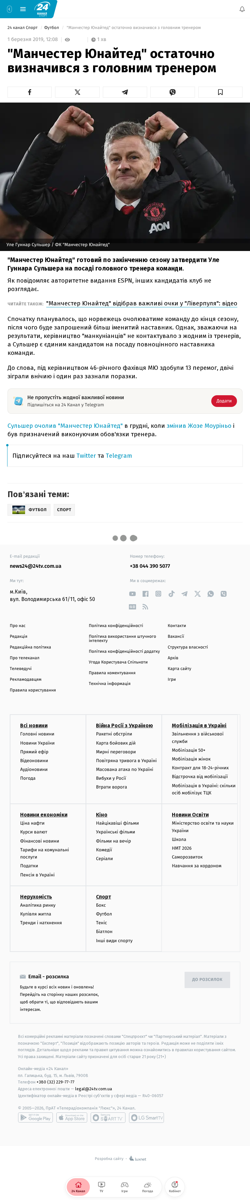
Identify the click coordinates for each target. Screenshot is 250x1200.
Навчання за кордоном (196, 866)
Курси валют (33, 832)
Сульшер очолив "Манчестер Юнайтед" (65, 425)
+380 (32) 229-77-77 (55, 1082)
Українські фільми (115, 832)
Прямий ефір (34, 752)
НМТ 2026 (182, 848)
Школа (179, 839)
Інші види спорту (114, 940)
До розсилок (207, 979)
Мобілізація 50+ (188, 750)
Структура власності (188, 647)
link (132, 593)
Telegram (119, 455)
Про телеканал (24, 658)
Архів (173, 658)
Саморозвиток (187, 857)
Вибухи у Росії (111, 778)
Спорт (103, 897)
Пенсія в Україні (37, 875)
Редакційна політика (30, 647)
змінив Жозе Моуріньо (199, 425)
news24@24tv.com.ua (36, 566)
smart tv (108, 1117)
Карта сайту (179, 669)
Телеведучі (21, 669)
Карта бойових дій (116, 743)
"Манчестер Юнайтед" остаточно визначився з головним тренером (133, 28)
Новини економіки (43, 815)
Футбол (52, 28)
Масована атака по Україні (124, 769)
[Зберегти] (220, 92)
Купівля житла (35, 914)
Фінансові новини (39, 841)
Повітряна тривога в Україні (126, 760)
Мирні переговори (116, 752)
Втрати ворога (111, 787)
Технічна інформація (110, 684)
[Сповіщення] (242, 9)
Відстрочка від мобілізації (200, 776)
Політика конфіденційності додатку (124, 651)
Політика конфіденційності (116, 626)
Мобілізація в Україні (199, 725)
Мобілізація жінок (191, 759)
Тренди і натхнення (41, 923)
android (35, 1117)
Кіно (101, 815)
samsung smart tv (146, 1117)
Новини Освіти (190, 815)
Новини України (37, 743)
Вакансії (176, 637)
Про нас (18, 626)
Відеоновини (34, 760)
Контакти (177, 626)
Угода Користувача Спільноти (118, 662)
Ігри (172, 679)
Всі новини (34, 725)
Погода (27, 778)
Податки (29, 866)
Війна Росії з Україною (124, 725)
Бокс (101, 905)
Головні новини (37, 734)
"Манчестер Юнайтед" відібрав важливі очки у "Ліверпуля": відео (141, 303)
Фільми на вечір (113, 841)
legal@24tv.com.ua (93, 1088)
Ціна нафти (32, 823)
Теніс (101, 923)
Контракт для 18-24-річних (200, 768)
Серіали (104, 858)
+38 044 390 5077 (150, 566)
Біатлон (104, 931)
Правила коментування (112, 673)
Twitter (86, 455)
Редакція (18, 637)
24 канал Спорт (23, 28)
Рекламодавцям (25, 679)
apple (71, 1117)
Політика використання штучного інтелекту (122, 639)
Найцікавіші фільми (117, 823)
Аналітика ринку (37, 905)
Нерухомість (36, 897)
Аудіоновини (34, 769)
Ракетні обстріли (114, 734)
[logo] (42, 8)
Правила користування (33, 690)
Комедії (104, 850)
